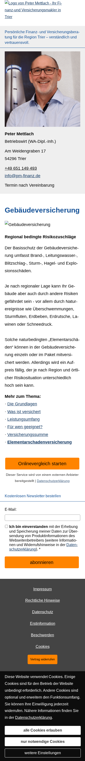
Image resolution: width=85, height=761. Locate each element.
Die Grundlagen (22, 404)
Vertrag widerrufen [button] (42, 659)
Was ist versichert (24, 411)
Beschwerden (42, 635)
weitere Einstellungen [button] (43, 753)
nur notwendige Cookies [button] (43, 742)
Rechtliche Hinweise (42, 600)
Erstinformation (42, 623)
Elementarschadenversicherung (39, 442)
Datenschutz (42, 612)
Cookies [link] (43, 647)
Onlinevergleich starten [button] (42, 463)
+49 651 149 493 (21, 168)
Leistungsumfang (23, 419)
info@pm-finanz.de (22, 175)
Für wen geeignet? (24, 426)
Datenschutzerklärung (53, 481)
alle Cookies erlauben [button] (42, 730)
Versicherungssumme (27, 434)
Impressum (42, 589)
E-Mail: (11, 509)
